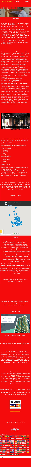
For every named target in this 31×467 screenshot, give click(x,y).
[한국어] (6, 445)
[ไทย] (23, 452)
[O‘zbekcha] (3, 454)
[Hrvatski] (13, 438)
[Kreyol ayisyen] (23, 440)
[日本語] (23, 443)
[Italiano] (20, 443)
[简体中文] (6, 438)
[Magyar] (8, 443)
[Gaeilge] (18, 443)
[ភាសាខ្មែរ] (3, 445)
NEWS (17, 1)
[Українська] (28, 452)
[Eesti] (28, 438)
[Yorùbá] (16, 454)
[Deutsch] (16, 440)
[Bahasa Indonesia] (16, 443)
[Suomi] (3, 440)
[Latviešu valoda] (18, 445)
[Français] (6, 440)
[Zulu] (18, 454)
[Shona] (20, 449)
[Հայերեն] (11, 436)
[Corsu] (11, 438)
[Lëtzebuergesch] (23, 445)
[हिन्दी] (3, 443)
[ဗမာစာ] (16, 447)
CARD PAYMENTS (15, 411)
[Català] (28, 436)
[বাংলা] (20, 436)
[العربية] (8, 436)
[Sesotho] (18, 449)
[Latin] (16, 445)
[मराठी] (11, 447)
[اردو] (1, 454)
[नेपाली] (18, 447)
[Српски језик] (16, 449)
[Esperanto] (25, 438)
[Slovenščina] (1, 452)
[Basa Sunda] (8, 452)
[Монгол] (13, 447)
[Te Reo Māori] (8, 447)
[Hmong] (6, 443)
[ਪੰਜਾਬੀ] (3, 449)
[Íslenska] (11, 443)
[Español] (6, 452)
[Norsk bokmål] (20, 447)
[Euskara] (16, 436)
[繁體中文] (8, 438)
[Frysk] (8, 440)
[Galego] (11, 440)
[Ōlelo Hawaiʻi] (28, 440)
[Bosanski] (23, 436)
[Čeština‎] (16, 438)
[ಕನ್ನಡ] (28, 443)
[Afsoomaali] (3, 452)
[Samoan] (11, 449)
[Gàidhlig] (13, 449)
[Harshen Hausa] (25, 440)
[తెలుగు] (20, 452)
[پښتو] (23, 447)
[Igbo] (13, 443)
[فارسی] (25, 447)
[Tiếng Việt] (6, 454)
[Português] (1, 449)
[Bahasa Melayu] (1, 447)
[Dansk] (18, 438)
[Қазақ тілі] (1, 445)
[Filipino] (1, 440)
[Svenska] (13, 452)
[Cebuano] (1, 438)
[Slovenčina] (28, 449)
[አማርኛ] (6, 436)
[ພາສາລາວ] (13, 445)
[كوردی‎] (8, 445)
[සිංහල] (25, 449)
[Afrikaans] (1, 436)
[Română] (6, 449)
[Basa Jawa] (25, 443)
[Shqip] (3, 436)
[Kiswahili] (11, 452)
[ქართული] (13, 440)
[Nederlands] (20, 438)
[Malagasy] (28, 445)
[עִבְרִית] (1, 443)
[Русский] (8, 449)
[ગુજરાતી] (20, 440)
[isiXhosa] (11, 454)
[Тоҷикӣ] (16, 452)
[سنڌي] (23, 449)
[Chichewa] (3, 438)
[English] (23, 438)
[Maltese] (6, 447)
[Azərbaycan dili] (13, 436)
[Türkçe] (25, 452)
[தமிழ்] (18, 452)
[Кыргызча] (11, 445)
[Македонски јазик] (25, 445)
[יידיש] (13, 454)
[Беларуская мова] (18, 436)
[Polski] (28, 447)
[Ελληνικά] (18, 440)
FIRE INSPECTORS (7, 1)
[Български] (25, 436)
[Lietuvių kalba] (20, 445)
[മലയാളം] (3, 447)
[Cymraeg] (8, 454)
